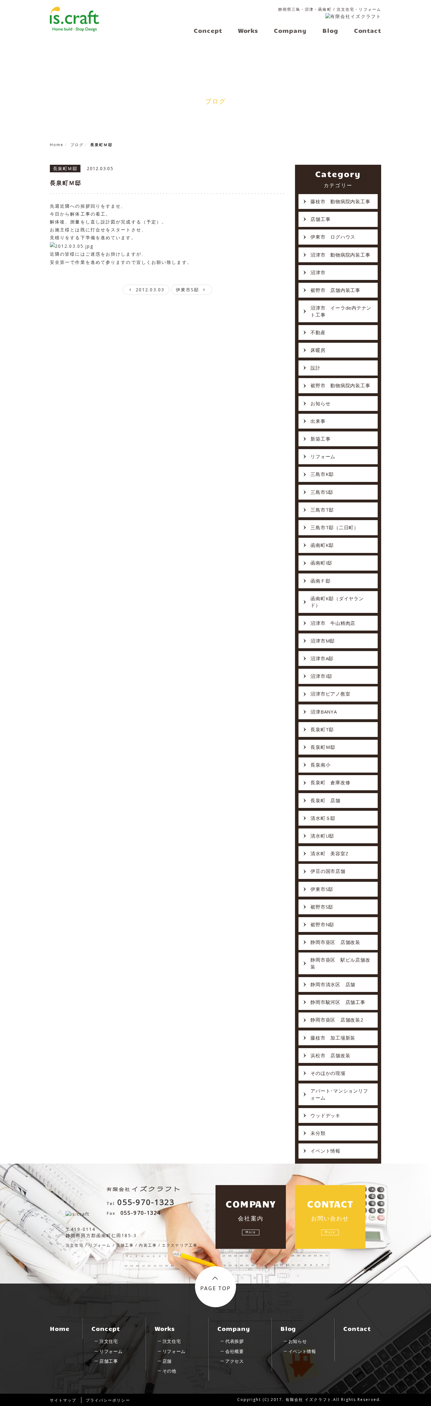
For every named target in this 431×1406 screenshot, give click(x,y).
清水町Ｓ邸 (322, 818)
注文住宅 (108, 1341)
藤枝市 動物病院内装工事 (340, 201)
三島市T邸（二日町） (334, 527)
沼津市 (317, 272)
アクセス (234, 1361)
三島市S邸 (321, 492)
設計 (315, 368)
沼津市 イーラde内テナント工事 (340, 311)
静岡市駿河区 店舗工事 (337, 1002)
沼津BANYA (323, 712)
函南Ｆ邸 (320, 581)
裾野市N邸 (322, 924)
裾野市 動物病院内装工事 (340, 385)
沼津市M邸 (322, 641)
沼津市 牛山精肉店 (332, 623)
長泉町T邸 (322, 729)
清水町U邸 (322, 836)
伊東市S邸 (188, 290)
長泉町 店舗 (325, 800)
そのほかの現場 (327, 1073)
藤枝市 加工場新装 (332, 1038)
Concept (106, 1328)
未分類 (317, 1133)
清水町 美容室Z (329, 853)
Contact (356, 1328)
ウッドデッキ (325, 1115)
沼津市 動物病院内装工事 (340, 255)
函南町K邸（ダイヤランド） (336, 601)
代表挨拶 (234, 1341)
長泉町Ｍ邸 (66, 183)
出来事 (317, 421)
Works (165, 1328)
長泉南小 (320, 765)
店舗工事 (320, 219)
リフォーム (322, 456)
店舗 (167, 1361)
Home (59, 1328)
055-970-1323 (145, 1202)
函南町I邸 (321, 563)
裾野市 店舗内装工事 (335, 290)
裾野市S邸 (321, 907)
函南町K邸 (322, 545)
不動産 (317, 332)
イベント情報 (325, 1151)
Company (233, 1328)
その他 (169, 1371)
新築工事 (320, 439)
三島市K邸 (322, 474)
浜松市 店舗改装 (330, 1055)
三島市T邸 (322, 510)
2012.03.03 (149, 290)
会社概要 (234, 1351)
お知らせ (320, 403)
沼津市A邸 (322, 658)
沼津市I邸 (321, 676)
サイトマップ (63, 1400)
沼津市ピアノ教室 (330, 694)
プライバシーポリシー (108, 1400)
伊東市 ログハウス (332, 237)
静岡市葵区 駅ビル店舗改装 (340, 963)
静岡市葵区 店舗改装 (335, 942)
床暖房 (317, 350)
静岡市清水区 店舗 (332, 984)
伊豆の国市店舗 (327, 871)
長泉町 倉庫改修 (330, 782)
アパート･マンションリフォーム (339, 1094)
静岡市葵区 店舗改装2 (336, 1020)
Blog (288, 1328)
